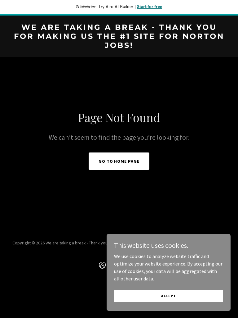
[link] (119, 46)
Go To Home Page (119, 161)
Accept (168, 295)
